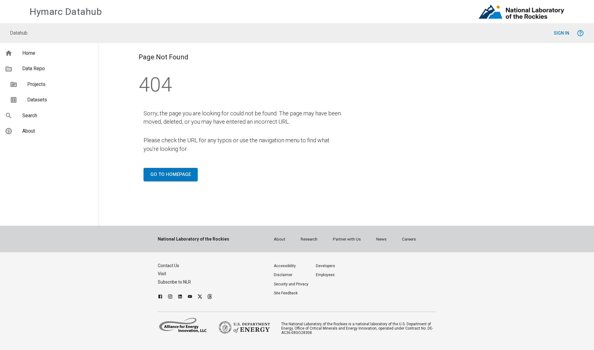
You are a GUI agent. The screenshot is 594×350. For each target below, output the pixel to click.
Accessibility (285, 266)
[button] (49, 53)
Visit (162, 273)
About (279, 239)
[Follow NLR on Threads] (209, 297)
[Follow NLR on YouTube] (189, 297)
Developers (325, 266)
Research (309, 239)
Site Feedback (286, 293)
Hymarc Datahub (66, 11)
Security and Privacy (291, 284)
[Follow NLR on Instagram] (170, 297)
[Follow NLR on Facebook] (160, 297)
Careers (409, 239)
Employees (325, 275)
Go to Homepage (170, 174)
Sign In (561, 33)
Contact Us (168, 265)
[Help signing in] (580, 33)
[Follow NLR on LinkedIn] (180, 297)
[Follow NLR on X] (199, 297)
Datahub (19, 33)
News (381, 239)
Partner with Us (347, 239)
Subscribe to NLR (174, 282)
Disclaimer (283, 275)
